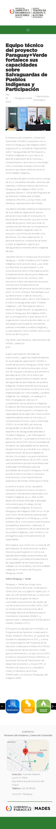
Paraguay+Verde (23, 98)
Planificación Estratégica (41, 98)
